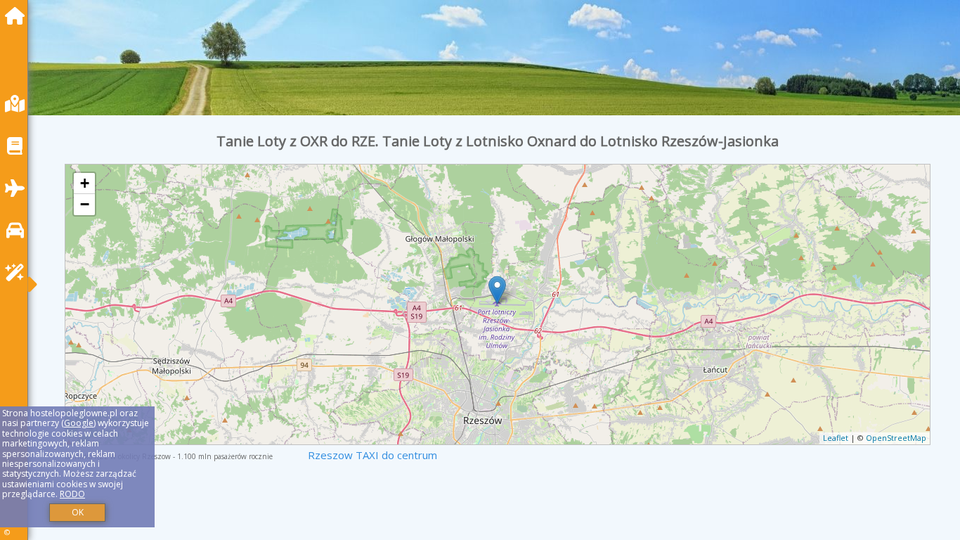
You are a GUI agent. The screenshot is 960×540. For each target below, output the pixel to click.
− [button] (84, 204)
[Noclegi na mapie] (18, 103)
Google (78, 423)
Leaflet (835, 437)
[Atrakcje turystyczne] (18, 272)
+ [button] (84, 183)
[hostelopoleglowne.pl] (18, 16)
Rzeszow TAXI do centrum (372, 455)
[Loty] (18, 188)
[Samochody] (18, 230)
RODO (72, 494)
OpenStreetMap (896, 437)
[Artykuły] (18, 146)
